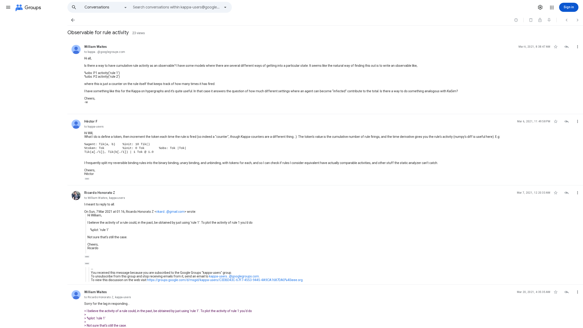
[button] (8, 7)
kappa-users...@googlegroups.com (234, 276)
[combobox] (177, 7)
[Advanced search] (225, 7)
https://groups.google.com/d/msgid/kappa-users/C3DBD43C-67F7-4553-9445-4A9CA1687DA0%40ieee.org (225, 280)
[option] (106, 7)
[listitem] (325, 76)
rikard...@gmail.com (170, 211)
